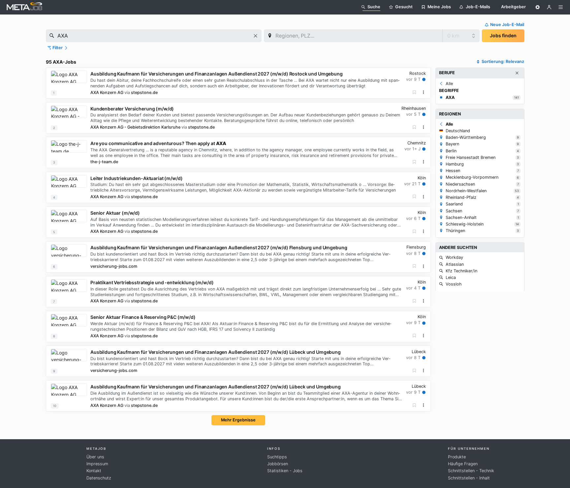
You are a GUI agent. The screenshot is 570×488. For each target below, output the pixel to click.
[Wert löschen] (255, 36)
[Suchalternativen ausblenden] (517, 73)
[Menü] (560, 7)
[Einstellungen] (537, 7)
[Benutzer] (549, 7)
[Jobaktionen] (423, 92)
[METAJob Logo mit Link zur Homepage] (24, 7)
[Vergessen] (414, 92)
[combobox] (154, 35)
